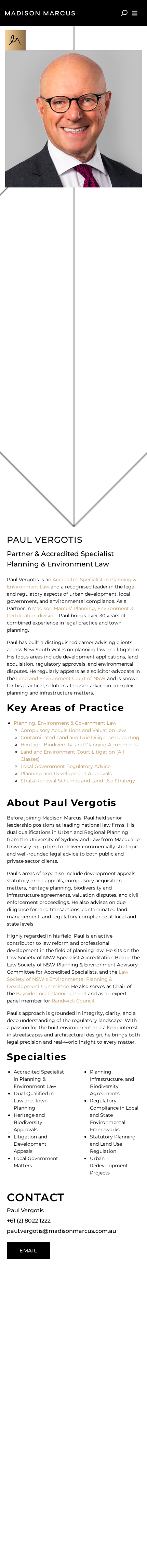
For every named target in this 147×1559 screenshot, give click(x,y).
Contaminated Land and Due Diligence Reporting (80, 737)
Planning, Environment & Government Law (65, 723)
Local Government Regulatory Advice (65, 766)
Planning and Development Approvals (66, 773)
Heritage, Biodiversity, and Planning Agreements (79, 745)
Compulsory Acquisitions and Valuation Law (73, 730)
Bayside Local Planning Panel (51, 993)
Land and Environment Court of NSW (61, 678)
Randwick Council (73, 1001)
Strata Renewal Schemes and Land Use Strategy (78, 781)
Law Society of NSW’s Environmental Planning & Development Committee (67, 979)
